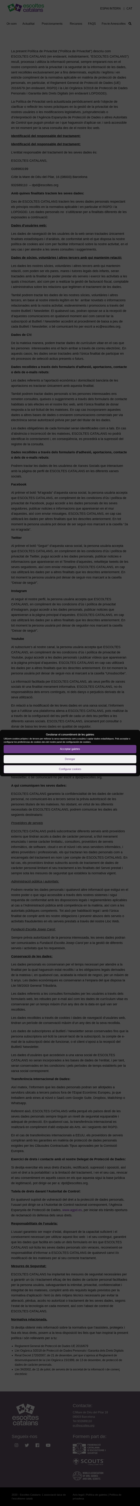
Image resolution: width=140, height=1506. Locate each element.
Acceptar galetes (70, 748)
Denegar (70, 758)
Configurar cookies (70, 769)
